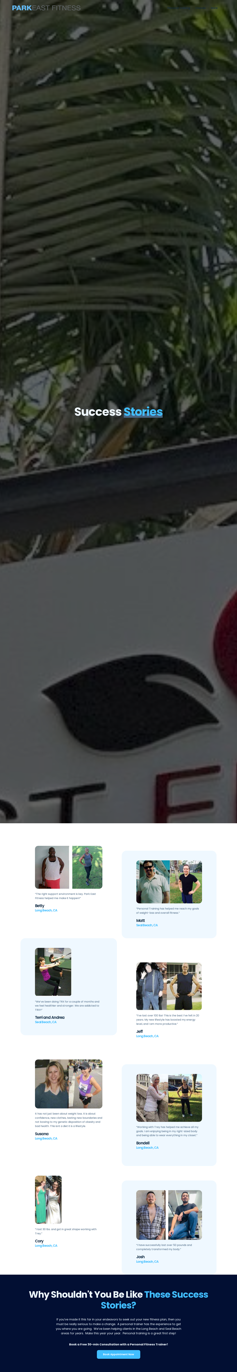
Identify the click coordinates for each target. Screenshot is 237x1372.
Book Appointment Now (118, 1354)
